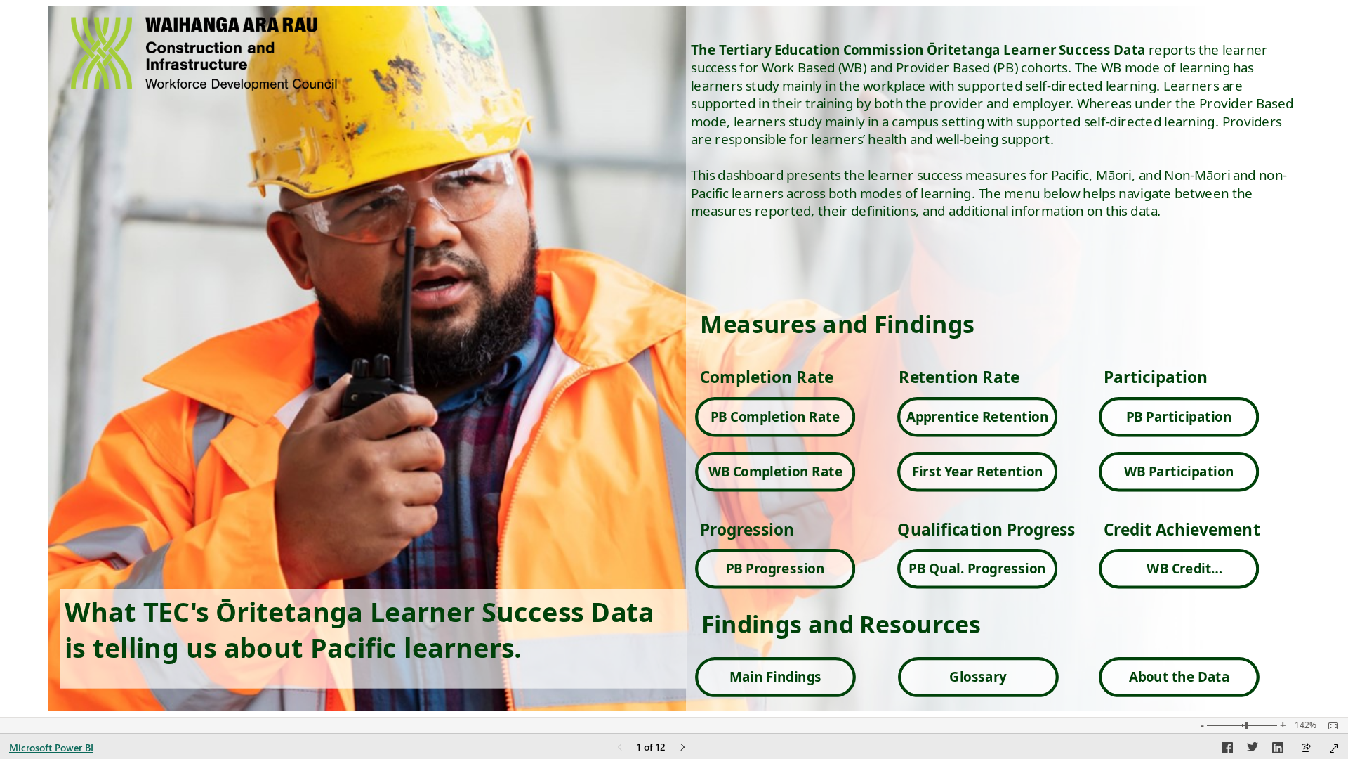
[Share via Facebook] (1227, 749)
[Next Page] (682, 748)
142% (1305, 725)
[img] (673, 358)
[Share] (1305, 749)
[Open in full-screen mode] (1334, 748)
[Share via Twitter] (1252, 749)
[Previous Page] (620, 748)
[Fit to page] (1329, 726)
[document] (998, 358)
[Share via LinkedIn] (1277, 749)
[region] (673, 358)
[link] (775, 417)
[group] (998, 358)
